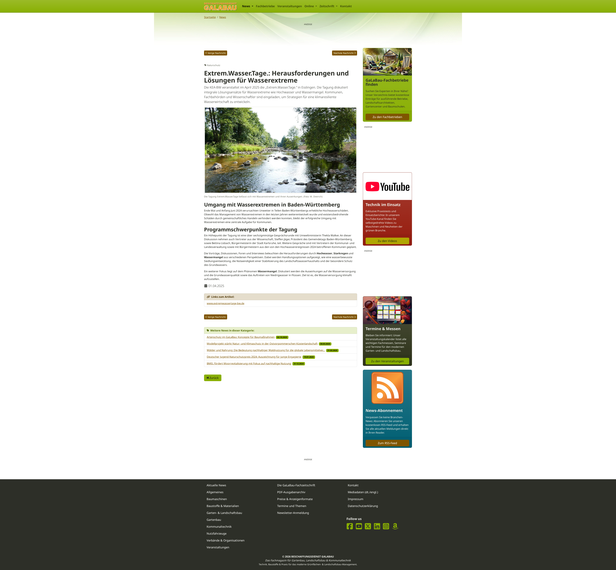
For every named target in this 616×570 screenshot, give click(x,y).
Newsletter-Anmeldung (293, 513)
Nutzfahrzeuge (217, 533)
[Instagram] (386, 526)
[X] (367, 526)
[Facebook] (349, 526)
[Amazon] (395, 526)
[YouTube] (359, 526)
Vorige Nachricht (217, 53)
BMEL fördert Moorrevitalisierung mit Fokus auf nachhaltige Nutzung (249, 363)
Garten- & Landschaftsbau (224, 513)
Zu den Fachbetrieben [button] (387, 117)
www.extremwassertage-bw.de (225, 303)
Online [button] (309, 6)
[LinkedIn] (377, 526)
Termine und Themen (291, 506)
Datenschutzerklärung (363, 506)
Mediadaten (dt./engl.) (363, 492)
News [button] (246, 6)
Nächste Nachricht (344, 53)
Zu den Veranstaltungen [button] (387, 361)
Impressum (355, 499)
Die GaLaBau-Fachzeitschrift (296, 485)
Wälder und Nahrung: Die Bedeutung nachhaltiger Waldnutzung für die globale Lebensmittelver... (266, 350)
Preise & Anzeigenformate (295, 499)
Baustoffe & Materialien (223, 506)
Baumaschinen (217, 499)
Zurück (214, 378)
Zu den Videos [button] (387, 241)
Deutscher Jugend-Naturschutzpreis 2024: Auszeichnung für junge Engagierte (254, 357)
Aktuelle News (216, 485)
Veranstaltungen (289, 6)
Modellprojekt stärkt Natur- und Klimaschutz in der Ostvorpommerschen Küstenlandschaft (262, 343)
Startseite (210, 17)
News (222, 17)
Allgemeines (215, 492)
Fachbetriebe (265, 6)
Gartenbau (214, 520)
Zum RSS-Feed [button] (387, 443)
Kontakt (346, 6)
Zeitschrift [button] (327, 6)
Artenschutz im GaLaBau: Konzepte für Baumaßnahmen (241, 337)
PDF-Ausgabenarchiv (291, 492)
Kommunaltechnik (219, 526)
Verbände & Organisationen (225, 540)
